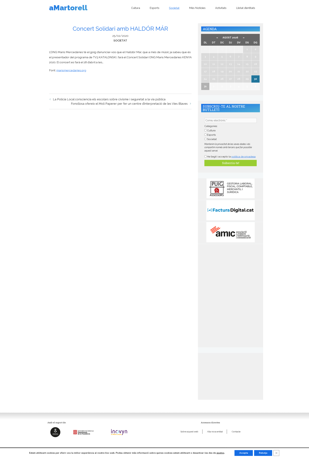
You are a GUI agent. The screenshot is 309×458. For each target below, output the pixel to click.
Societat (174, 8)
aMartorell (68, 8)
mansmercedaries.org (71, 70)
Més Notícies (197, 8)
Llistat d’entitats (245, 8)
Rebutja (263, 452)
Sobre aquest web (189, 431)
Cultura (135, 8)
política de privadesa (243, 156)
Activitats (220, 8)
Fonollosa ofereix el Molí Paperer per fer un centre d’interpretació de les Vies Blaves (129, 103)
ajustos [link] (220, 452)
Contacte (236, 431)
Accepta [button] (243, 452)
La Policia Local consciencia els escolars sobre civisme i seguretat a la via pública (109, 99)
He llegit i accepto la (231, 156)
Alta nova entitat (215, 431)
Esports (154, 8)
